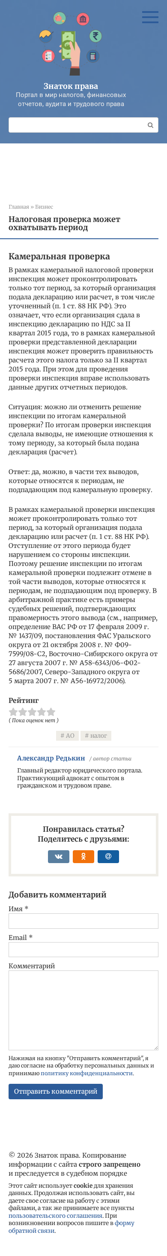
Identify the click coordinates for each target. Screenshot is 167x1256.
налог (98, 735)
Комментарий (32, 966)
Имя (19, 909)
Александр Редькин (51, 758)
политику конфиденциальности (87, 1073)
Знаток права (71, 86)
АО (70, 735)
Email (21, 938)
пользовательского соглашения (55, 1216)
